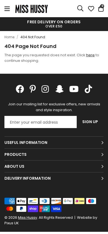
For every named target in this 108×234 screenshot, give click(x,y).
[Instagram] (46, 89)
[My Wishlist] (91, 9)
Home (9, 37)
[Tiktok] (88, 89)
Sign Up (90, 121)
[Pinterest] (33, 89)
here (90, 55)
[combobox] (80, 8)
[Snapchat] (59, 89)
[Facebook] (20, 89)
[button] (101, 9)
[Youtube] (74, 89)
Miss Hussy (31, 8)
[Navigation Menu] (7, 9)
